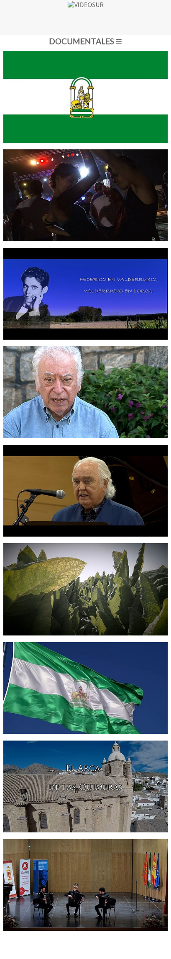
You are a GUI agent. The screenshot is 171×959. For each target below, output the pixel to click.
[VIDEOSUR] (85, 17)
